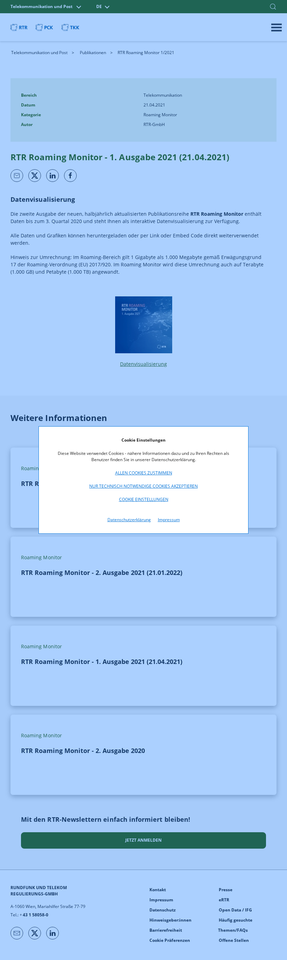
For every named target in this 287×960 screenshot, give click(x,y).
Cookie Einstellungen (143, 499)
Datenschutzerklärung (129, 520)
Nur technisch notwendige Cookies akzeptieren (143, 486)
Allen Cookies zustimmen (143, 473)
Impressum (169, 520)
